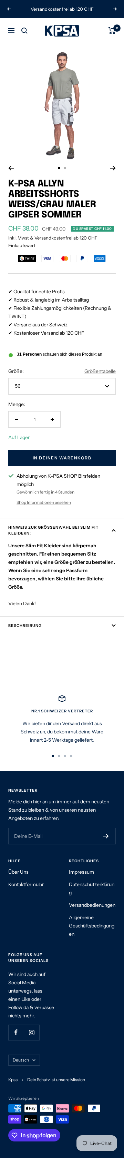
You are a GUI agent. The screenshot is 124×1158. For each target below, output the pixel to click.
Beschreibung (25, 625)
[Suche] (24, 31)
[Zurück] (11, 168)
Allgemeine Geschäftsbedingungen (91, 925)
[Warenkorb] (112, 30)
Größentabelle (100, 371)
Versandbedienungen (92, 905)
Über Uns (18, 872)
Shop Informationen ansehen (44, 502)
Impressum (81, 872)
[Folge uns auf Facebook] (16, 1032)
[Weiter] (113, 168)
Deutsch (21, 1060)
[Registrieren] (106, 836)
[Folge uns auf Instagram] (31, 1032)
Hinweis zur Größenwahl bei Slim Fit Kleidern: (53, 530)
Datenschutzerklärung (91, 888)
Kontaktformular (26, 884)
